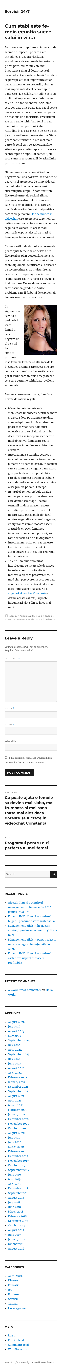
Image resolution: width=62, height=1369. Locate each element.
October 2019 (16, 1165)
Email (10, 724)
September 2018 (18, 1193)
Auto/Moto (15, 1275)
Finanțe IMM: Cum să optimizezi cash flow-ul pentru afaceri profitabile (29, 958)
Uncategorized (17, 1308)
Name (9, 708)
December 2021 (18, 1086)
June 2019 (14, 1174)
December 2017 (18, 1220)
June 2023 (14, 1063)
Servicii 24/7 (17, 11)
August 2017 (16, 1230)
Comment (12, 658)
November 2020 (18, 1123)
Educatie (13, 1285)
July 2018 (14, 1202)
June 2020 (14, 1142)
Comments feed (18, 1344)
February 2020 (17, 1151)
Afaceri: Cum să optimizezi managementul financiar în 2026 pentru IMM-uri (30, 907)
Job (40, 616)
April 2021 (14, 1100)
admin (13, 616)
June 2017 (14, 1234)
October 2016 (16, 1244)
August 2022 (16, 1068)
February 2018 (17, 1216)
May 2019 (14, 1179)
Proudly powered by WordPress (37, 1362)
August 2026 (16, 1021)
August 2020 (16, 1133)
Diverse (13, 1280)
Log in (12, 1335)
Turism (13, 1303)
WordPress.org (17, 1349)
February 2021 (17, 1109)
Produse (13, 1294)
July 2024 (14, 1045)
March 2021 (15, 1105)
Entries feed (16, 1340)
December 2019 (18, 1156)
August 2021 (16, 1096)
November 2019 (18, 1160)
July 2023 (14, 1058)
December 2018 (18, 1188)
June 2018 (14, 1207)
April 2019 (14, 1183)
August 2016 (16, 1248)
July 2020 (14, 1137)
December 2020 (18, 1119)
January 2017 (16, 1239)
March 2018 (15, 1211)
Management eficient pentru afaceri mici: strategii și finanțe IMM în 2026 (32, 944)
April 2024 (15, 1049)
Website (10, 740)
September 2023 (19, 1054)
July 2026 (14, 1026)
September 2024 (19, 1040)
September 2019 (18, 1170)
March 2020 (16, 1146)
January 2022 (16, 1082)
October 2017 (16, 1225)
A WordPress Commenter (24, 990)
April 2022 (15, 1072)
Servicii (13, 1299)
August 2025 (16, 1031)
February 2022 (17, 1077)
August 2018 (16, 1197)
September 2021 (18, 1091)
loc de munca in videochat (42, 619)
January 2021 (16, 1114)
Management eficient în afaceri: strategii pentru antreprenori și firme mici (32, 930)
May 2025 (14, 1035)
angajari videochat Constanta (27, 593)
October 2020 (17, 1128)
